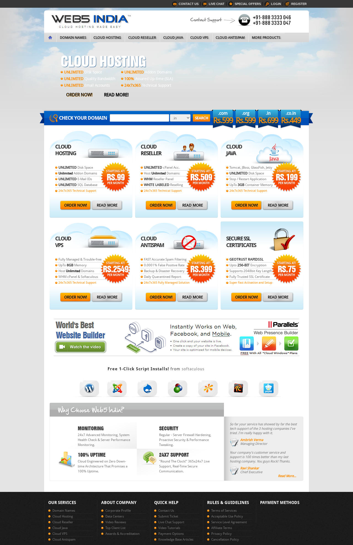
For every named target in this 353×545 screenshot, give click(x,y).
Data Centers (114, 516)
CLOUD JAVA (173, 37)
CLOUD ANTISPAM (230, 37)
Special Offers (248, 4)
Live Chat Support (171, 522)
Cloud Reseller (62, 522)
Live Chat (216, 4)
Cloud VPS (59, 534)
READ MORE (107, 205)
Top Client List (115, 528)
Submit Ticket (168, 516)
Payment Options (171, 534)
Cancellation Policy (225, 539)
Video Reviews (115, 522)
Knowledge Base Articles (175, 539)
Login (276, 4)
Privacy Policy (221, 534)
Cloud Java (60, 528)
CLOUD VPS (199, 37)
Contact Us (189, 4)
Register (299, 4)
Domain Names (63, 511)
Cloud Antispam (64, 539)
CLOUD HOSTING (107, 37)
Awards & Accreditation (122, 534)
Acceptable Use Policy (227, 516)
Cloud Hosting (62, 516)
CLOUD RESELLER (142, 37)
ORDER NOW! (79, 94)
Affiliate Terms (221, 528)
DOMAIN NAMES (73, 37)
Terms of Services (224, 511)
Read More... (287, 476)
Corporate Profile (118, 511)
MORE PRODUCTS (266, 37)
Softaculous (193, 369)
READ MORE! (116, 94)
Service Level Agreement (229, 522)
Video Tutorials (169, 528)
